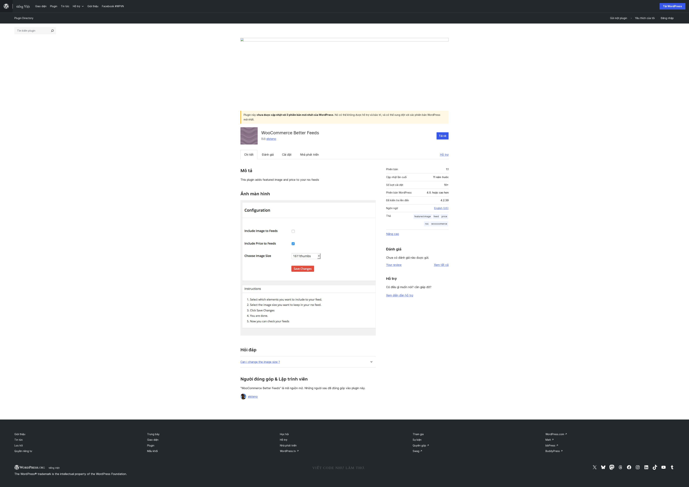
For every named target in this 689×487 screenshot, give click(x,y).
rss (426, 223)
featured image (422, 216)
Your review (394, 265)
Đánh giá (268, 154)
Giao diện (152, 439)
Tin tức (18, 439)
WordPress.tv (289, 451)
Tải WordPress (672, 6)
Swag (417, 451)
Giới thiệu (19, 434)
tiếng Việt (54, 467)
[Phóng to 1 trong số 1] (371, 205)
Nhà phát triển (309, 154)
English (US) (441, 208)
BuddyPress (554, 451)
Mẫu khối (152, 451)
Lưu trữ (18, 445)
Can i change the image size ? (260, 362)
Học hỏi (284, 434)
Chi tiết (249, 154)
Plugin (150, 445)
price (444, 216)
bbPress (551, 445)
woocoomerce (439, 223)
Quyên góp (421, 445)
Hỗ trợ (444, 154)
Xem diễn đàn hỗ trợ (399, 295)
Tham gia (418, 434)
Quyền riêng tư (23, 451)
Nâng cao (392, 234)
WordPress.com (556, 434)
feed (436, 216)
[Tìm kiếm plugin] (52, 30)
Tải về (442, 135)
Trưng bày (153, 434)
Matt (549, 439)
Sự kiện (417, 439)
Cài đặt (287, 154)
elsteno (271, 139)
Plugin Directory (23, 18)
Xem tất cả (441, 265)
